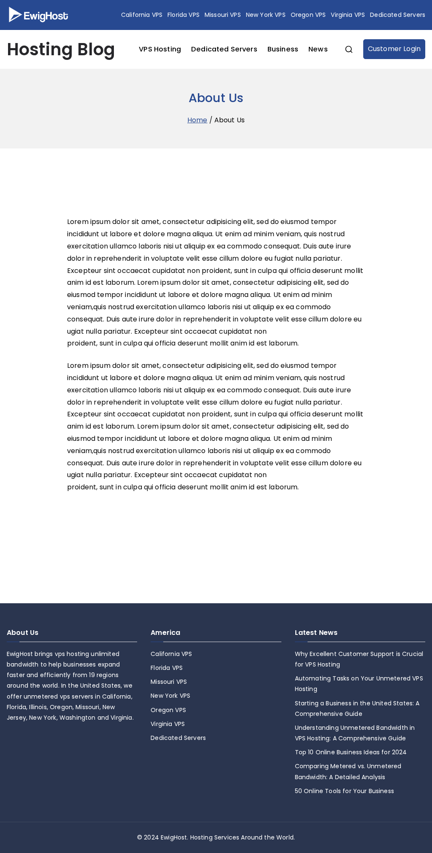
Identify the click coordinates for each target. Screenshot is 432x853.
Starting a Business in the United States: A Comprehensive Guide (357, 708)
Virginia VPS (348, 15)
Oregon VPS (308, 15)
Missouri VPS (223, 15)
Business (282, 49)
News (318, 49)
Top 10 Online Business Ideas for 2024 (351, 752)
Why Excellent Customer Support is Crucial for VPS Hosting (359, 659)
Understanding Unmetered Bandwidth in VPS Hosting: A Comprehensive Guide (355, 732)
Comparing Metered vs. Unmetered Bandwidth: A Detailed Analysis (348, 771)
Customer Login (394, 49)
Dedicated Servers (397, 15)
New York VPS (266, 15)
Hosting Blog (61, 49)
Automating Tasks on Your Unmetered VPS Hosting (359, 683)
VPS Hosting (160, 49)
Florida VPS (183, 15)
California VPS (141, 15)
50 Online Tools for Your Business (344, 791)
